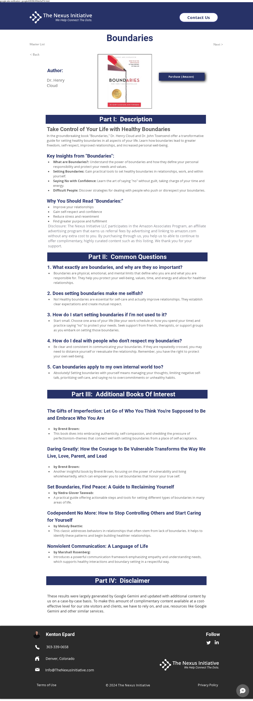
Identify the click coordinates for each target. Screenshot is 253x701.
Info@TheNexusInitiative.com (69, 670)
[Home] (37, 658)
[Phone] (37, 647)
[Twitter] (208, 642)
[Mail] (37, 669)
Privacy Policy (208, 685)
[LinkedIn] (216, 642)
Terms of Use (46, 685)
